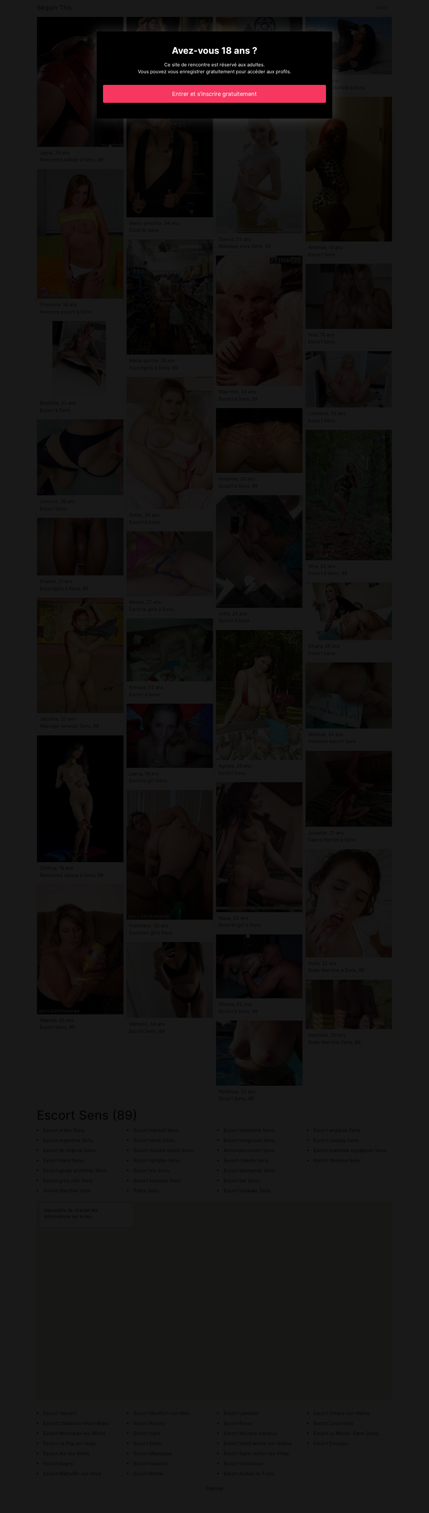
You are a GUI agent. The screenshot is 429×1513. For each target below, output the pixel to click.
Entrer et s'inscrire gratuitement (214, 94)
